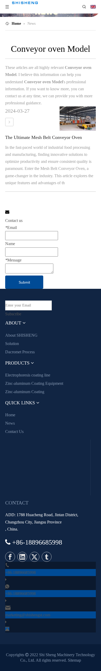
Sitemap (74, 660)
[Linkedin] (22, 557)
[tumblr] (47, 557)
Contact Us (14, 431)
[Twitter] (34, 557)
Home (10, 415)
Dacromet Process (20, 352)
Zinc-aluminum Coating (24, 391)
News (10, 423)
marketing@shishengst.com (27, 615)
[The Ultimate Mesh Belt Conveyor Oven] (9, 122)
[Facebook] (10, 557)
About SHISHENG (21, 335)
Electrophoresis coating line (27, 375)
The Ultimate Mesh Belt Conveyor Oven (43, 137)
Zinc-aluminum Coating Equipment (34, 383)
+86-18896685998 (20, 572)
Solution (12, 343)
